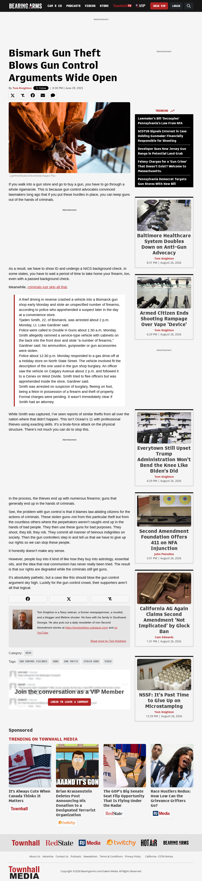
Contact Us (62, 856)
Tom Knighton (22, 88)
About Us (34, 856)
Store (104, 6)
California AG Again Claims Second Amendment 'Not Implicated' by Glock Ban (164, 620)
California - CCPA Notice (159, 856)
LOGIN (176, 6)
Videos (90, 6)
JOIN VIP (159, 6)
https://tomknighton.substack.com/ (86, 627)
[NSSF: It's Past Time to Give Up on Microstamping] (164, 674)
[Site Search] (188, 6)
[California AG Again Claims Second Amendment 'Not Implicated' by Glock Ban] (164, 588)
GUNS (55, 661)
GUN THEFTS (71, 661)
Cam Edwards (164, 637)
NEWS (28, 653)
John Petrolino (164, 554)
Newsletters (90, 856)
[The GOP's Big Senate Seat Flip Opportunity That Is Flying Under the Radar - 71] (124, 765)
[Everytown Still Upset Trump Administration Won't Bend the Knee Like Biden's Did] (164, 427)
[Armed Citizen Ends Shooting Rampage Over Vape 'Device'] (164, 292)
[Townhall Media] (24, 872)
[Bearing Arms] (25, 6)
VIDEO (108, 661)
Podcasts (73, 6)
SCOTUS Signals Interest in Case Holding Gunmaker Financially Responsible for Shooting (162, 136)
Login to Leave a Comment (69, 702)
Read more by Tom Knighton (108, 641)
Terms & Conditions (111, 856)
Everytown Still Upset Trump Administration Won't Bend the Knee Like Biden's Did (164, 459)
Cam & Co (55, 6)
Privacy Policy (133, 856)
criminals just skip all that (47, 287)
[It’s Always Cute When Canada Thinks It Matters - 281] (30, 765)
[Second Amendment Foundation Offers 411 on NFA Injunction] (164, 510)
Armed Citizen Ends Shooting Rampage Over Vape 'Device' (164, 318)
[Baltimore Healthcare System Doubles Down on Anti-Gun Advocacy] (164, 215)
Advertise (47, 856)
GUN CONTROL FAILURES (33, 661)
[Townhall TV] (122, 5)
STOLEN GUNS (91, 661)
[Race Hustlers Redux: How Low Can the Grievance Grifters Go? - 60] (172, 765)
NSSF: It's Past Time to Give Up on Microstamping (164, 700)
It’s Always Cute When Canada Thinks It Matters (29, 796)
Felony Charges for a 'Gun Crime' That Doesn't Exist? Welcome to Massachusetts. (162, 166)
